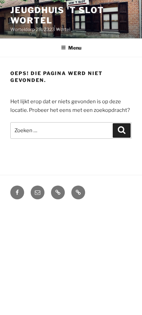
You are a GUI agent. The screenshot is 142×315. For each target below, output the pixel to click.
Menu (74, 48)
